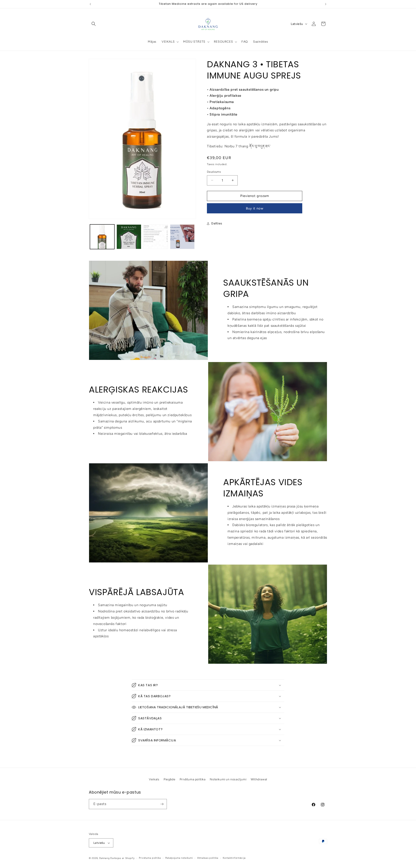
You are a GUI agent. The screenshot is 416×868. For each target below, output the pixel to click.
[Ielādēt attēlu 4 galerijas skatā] (182, 236)
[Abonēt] (162, 804)
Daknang (104, 858)
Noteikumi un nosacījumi (228, 779)
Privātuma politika (193, 779)
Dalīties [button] (216, 223)
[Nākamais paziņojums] (325, 4)
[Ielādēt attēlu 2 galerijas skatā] (129, 236)
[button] (93, 24)
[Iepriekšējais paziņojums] (90, 4)
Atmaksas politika (207, 858)
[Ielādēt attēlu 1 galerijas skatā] (102, 236)
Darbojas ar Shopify (122, 858)
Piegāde (169, 779)
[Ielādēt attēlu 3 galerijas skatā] (155, 236)
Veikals (154, 779)
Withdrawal (259, 779)
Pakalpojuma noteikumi (179, 858)
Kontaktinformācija (234, 858)
